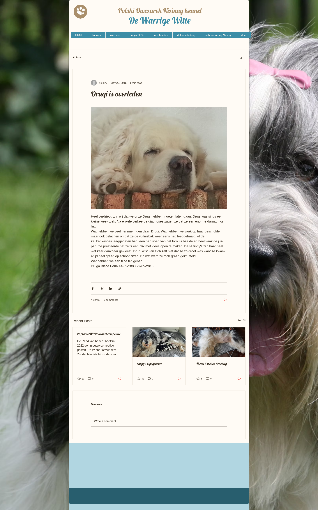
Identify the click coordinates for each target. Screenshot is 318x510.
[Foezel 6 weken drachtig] (218, 342)
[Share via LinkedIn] (110, 288)
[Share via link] (119, 288)
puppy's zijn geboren (149, 364)
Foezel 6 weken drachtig (212, 364)
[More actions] (225, 83)
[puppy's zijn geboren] (159, 342)
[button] (241, 57)
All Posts (77, 57)
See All (241, 320)
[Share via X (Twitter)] (101, 288)
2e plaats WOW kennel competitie (99, 334)
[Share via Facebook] (92, 288)
